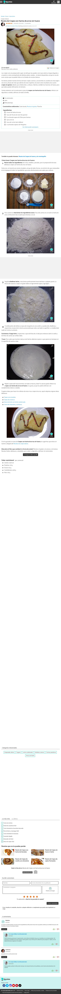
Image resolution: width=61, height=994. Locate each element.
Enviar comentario (52, 903)
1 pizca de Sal (10, 120)
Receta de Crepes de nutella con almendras (22, 860)
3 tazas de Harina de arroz (13, 112)
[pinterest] (16, 985)
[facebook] (4, 985)
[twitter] (7, 985)
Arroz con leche (30, 756)
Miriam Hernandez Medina (12, 26)
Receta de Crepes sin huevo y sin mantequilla (32, 156)
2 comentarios (28, 23)
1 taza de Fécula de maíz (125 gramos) (16, 115)
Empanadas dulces (9, 752)
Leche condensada (28, 752)
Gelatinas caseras (39, 752)
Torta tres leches (7, 823)
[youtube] (13, 985)
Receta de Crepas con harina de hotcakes (21, 851)
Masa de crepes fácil (8, 842)
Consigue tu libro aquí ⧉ (30, 455)
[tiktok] (20, 985)
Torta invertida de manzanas (10, 834)
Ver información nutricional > (30, 127)
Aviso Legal (27, 990)
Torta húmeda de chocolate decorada (13, 828)
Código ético (26, 992)
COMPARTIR (53, 3)
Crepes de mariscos (9, 400)
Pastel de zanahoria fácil (9, 826)
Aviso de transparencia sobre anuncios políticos (12, 992)
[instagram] (10, 985)
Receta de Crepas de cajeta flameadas (51, 860)
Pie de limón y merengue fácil (11, 831)
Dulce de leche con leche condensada (14, 402)
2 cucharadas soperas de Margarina (16, 125)
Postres (6, 16)
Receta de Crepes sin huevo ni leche (51, 851)
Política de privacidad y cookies (37, 990)
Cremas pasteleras (51, 752)
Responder (4, 929)
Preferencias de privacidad (51, 990)
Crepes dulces (12, 16)
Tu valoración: (21, 899)
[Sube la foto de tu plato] (35, 872)
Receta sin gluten (32, 106)
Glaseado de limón (8, 839)
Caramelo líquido (7, 836)
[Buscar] (59, 2)
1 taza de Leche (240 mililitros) (14, 122)
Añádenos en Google (54, 68)
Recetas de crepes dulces (21, 444)
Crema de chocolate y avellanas (13, 404)
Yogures (18, 752)
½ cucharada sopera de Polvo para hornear (18, 117)
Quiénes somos (20, 990)
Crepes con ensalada (10, 397)
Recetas (2, 16)
